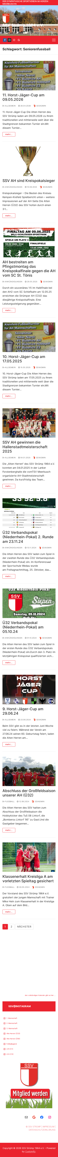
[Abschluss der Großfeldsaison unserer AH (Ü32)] (29, 771)
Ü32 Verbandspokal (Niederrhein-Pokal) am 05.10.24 (22, 627)
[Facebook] (5, 40)
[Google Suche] (19, 40)
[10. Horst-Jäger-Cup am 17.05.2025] (29, 337)
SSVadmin (41, 106)
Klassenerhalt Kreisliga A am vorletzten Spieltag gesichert (28, 878)
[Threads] (14, 40)
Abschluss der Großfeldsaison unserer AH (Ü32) (28, 793)
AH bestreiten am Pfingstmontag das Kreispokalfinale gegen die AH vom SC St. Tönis (29, 269)
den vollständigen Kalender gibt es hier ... (40, 995)
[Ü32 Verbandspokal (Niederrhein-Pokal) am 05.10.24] (29, 603)
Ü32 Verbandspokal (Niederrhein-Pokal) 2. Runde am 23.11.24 (28, 537)
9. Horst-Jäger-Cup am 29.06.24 (22, 711)
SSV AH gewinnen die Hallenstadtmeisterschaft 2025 (24, 446)
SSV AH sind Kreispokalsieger (28, 180)
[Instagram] (9, 40)
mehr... (9, 134)
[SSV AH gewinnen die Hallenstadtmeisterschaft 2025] (29, 423)
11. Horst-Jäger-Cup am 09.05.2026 (23, 97)
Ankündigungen (13, 187)
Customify (30, 1151)
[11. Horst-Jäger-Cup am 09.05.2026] (29, 75)
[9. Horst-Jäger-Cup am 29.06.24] (29, 689)
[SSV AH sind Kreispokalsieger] (29, 161)
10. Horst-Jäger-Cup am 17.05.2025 (23, 358)
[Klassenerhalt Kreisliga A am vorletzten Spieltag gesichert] (29, 857)
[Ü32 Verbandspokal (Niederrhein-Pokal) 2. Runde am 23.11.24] (29, 513)
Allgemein (10, 106)
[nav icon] (54, 40)
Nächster (24, 926)
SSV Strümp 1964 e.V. (23, 25)
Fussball (9, 801)
